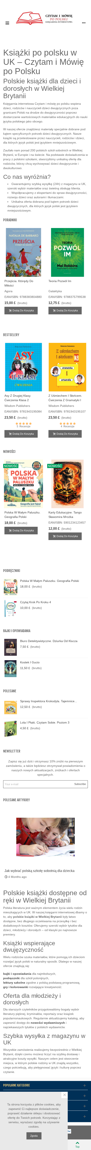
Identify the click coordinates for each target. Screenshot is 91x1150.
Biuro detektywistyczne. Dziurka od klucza (48, 641)
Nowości (9, 451)
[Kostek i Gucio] (10, 668)
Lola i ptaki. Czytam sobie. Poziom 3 (44, 722)
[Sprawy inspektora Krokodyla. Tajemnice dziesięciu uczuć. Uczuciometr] (10, 707)
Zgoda (34, 1135)
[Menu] (7, 23)
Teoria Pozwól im (59, 281)
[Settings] (84, 23)
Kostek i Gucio (30, 662)
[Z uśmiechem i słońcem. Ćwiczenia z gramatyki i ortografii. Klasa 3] (67, 367)
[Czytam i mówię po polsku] (45, 22)
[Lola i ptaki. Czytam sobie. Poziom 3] (10, 728)
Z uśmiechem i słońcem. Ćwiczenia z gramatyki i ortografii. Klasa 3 (65, 400)
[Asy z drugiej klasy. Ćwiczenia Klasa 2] (23, 367)
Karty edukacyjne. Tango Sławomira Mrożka (65, 515)
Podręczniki (11, 571)
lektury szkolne (14, 982)
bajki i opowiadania (17, 973)
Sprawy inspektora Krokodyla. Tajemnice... (48, 701)
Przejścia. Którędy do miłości (18, 283)
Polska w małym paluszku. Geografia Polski (22, 515)
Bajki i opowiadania (16, 631)
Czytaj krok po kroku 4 (35, 602)
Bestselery (11, 335)
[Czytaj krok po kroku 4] (10, 608)
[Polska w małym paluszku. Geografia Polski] (10, 587)
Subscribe (80, 784)
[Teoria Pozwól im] (67, 252)
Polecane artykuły (16, 800)
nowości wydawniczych (48, 1022)
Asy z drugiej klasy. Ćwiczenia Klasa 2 (17, 398)
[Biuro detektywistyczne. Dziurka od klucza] (10, 647)
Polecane (9, 691)
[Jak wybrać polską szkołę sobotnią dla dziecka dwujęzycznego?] (45, 837)
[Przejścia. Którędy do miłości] (23, 252)
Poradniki (10, 220)
